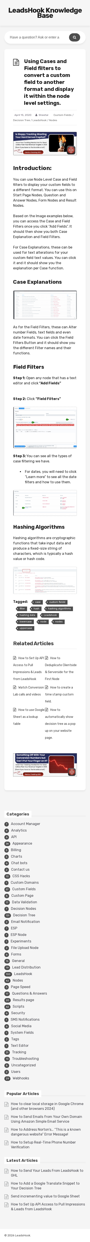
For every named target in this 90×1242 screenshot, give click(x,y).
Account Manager (25, 824)
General (18, 961)
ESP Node (18, 935)
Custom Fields (63, 115)
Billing (16, 850)
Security (18, 1013)
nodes (58, 621)
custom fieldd (57, 602)
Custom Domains (25, 882)
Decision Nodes (23, 909)
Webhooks (21, 1078)
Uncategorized (23, 1065)
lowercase (26, 621)
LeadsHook (40, 120)
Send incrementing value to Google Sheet (45, 1196)
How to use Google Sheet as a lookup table (29, 717)
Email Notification (25, 922)
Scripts (18, 1006)
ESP (14, 928)
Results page (23, 1000)
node (43, 621)
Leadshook (50, 615)
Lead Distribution (26, 967)
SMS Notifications (25, 1019)
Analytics (19, 830)
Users (15, 1072)
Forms (16, 954)
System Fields (22, 1032)
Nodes (53, 120)
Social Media (21, 1026)
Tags (15, 1039)
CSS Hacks (21, 876)
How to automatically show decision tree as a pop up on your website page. (60, 724)
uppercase (26, 628)
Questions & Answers (29, 993)
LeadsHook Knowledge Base (45, 13)
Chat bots (19, 863)
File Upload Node (24, 948)
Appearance (22, 843)
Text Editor (20, 1046)
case (38, 602)
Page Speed (20, 987)
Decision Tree (21, 120)
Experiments (21, 941)
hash (36, 608)
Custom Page (22, 896)
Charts (16, 856)
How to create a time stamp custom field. (59, 694)
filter (22, 608)
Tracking (19, 1052)
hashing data (27, 615)
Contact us (20, 869)
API (14, 837)
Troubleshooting (25, 1059)
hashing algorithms (59, 608)
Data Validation (24, 902)
